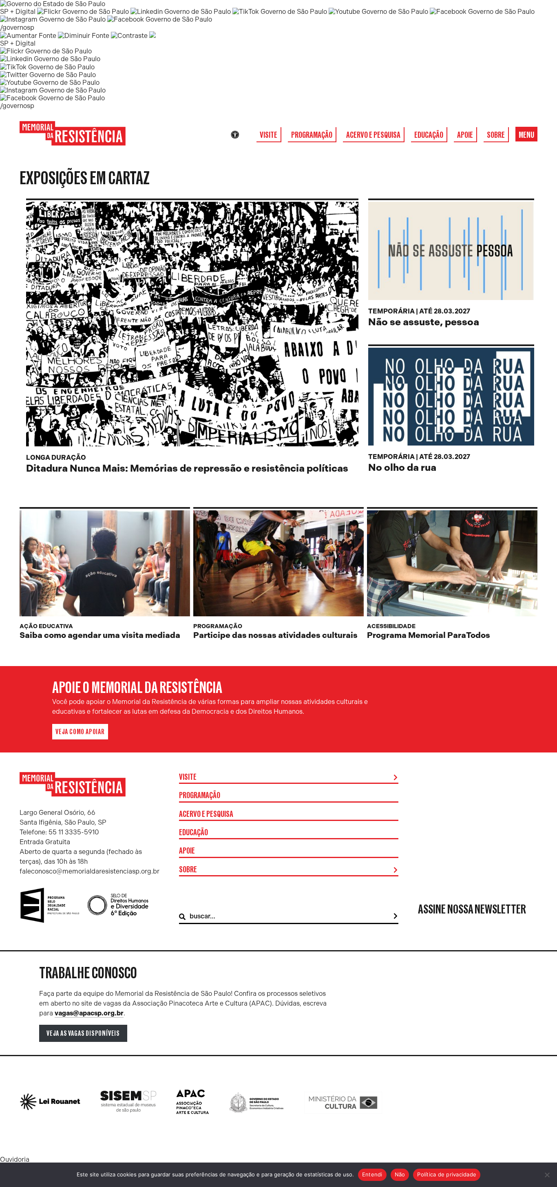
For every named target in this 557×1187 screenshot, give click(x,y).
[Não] (547, 1175)
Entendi (372, 1174)
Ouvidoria (14, 1159)
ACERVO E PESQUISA (373, 135)
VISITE (268, 135)
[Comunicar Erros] (152, 36)
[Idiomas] (246, 135)
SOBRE (496, 135)
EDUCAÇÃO (428, 135)
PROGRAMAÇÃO (311, 135)
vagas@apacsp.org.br (89, 1013)
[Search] (395, 916)
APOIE (465, 135)
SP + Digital (17, 11)
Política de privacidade (446, 1174)
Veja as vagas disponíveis (83, 1033)
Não (400, 1174)
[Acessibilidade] (235, 135)
